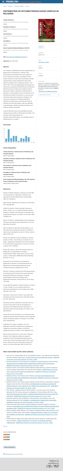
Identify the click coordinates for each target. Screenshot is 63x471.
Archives (10, 6)
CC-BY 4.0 (40, 75)
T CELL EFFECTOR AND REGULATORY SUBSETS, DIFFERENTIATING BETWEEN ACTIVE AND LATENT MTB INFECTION (32, 394)
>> (7, 426)
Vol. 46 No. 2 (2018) (19, 6)
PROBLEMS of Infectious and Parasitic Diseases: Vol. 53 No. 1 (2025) (25, 365)
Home (4, 6)
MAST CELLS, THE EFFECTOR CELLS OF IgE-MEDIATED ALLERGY (35, 357)
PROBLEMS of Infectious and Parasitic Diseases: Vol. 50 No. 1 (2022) (34, 422)
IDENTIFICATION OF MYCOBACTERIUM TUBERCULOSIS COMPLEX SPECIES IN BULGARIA (31, 363)
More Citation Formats (45, 94)
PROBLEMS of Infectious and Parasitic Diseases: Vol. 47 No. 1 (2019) (32, 396)
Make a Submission (9, 447)
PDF (42, 47)
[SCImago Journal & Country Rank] (13, 454)
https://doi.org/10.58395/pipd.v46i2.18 (16, 57)
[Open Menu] (3, 1)
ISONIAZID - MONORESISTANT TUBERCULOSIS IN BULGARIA (40, 400)
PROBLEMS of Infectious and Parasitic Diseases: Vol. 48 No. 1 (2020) (25, 402)
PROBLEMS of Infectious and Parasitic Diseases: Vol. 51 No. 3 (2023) (36, 408)
